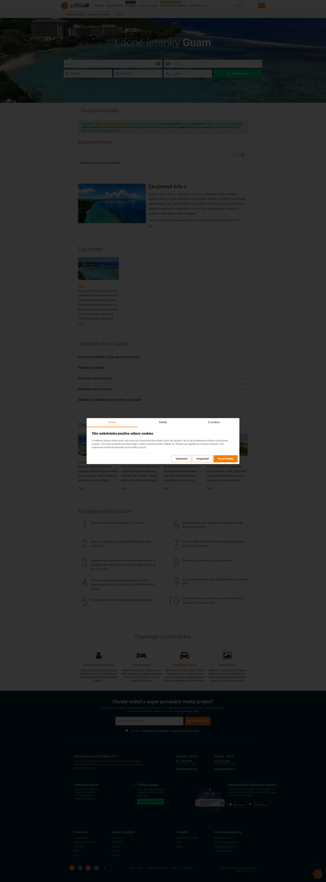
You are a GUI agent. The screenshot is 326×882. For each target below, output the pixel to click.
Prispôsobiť (202, 458)
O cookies (214, 422)
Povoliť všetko (225, 458)
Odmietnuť (181, 458)
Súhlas (112, 422)
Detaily (163, 422)
